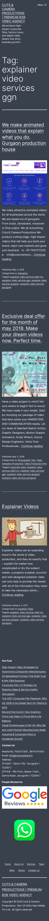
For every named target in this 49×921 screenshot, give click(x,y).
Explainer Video (25, 609)
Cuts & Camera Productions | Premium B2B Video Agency (13, 13)
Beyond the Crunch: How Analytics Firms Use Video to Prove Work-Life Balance (21, 716)
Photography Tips (26, 460)
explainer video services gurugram (19, 478)
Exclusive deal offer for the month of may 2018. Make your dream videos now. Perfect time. (23, 328)
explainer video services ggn (16, 280)
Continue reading (32, 446)
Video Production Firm (36, 463)
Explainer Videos (20, 506)
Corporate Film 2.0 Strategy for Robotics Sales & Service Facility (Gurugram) (20, 689)
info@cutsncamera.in (21, 755)
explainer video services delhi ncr (26, 276)
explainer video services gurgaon (23, 474)
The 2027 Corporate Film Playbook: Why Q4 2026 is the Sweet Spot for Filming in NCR (24, 703)
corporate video (18, 467)
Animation (23, 273)
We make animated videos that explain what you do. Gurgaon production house (24, 137)
